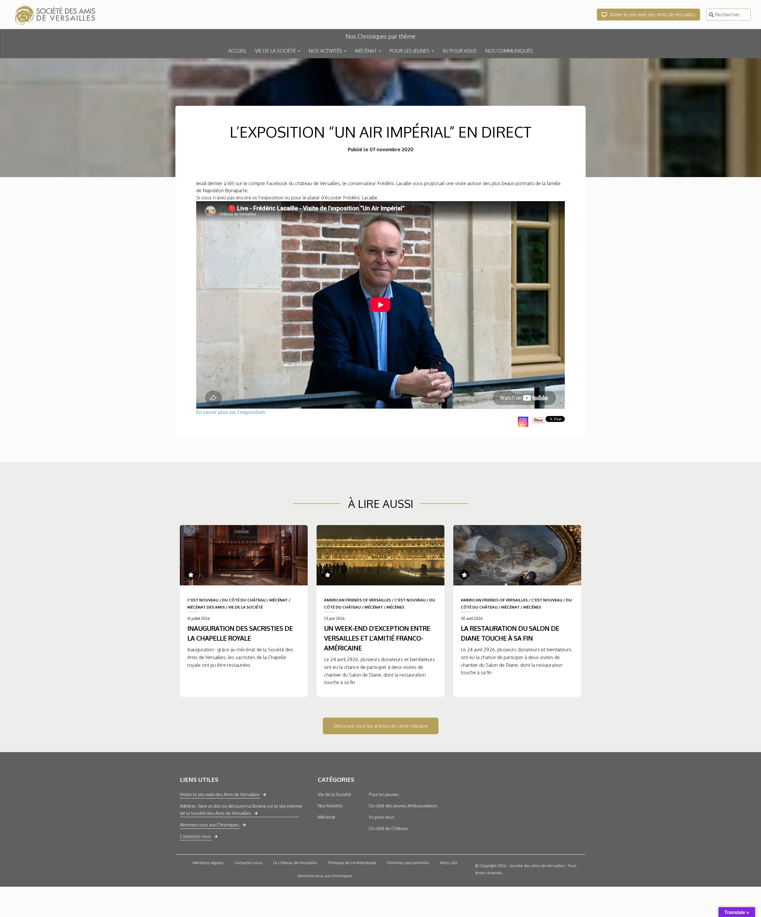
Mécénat (326, 817)
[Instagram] (523, 422)
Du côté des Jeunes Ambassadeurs (403, 806)
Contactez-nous (195, 836)
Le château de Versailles (295, 862)
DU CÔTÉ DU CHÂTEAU (244, 600)
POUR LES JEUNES (409, 51)
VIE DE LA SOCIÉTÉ (275, 51)
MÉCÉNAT (366, 51)
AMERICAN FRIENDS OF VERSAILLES (357, 600)
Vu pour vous (381, 817)
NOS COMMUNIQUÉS (509, 51)
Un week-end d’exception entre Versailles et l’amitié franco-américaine (377, 638)
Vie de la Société (334, 794)
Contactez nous (248, 862)
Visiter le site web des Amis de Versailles (652, 15)
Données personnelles (408, 862)
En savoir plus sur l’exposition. (231, 412)
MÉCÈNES (395, 607)
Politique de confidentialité (352, 862)
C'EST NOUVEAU (202, 600)
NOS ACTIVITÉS (325, 51)
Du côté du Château (388, 828)
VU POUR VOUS (459, 51)
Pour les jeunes (384, 794)
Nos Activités (330, 806)
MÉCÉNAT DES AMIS (206, 607)
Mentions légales (208, 862)
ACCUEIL (237, 51)
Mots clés (449, 862)
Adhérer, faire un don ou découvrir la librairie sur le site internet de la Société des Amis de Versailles (241, 809)
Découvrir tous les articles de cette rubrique (381, 726)
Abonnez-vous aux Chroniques (209, 825)
